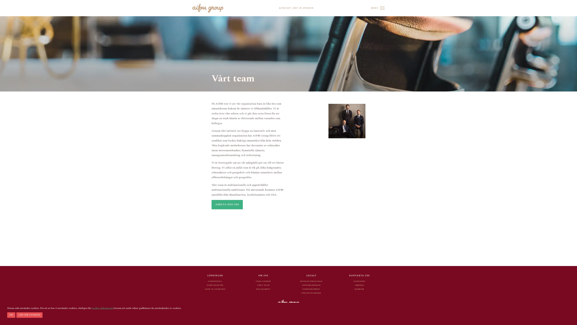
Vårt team (263, 285)
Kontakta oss (359, 275)
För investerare (311, 293)
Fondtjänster (215, 285)
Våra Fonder (263, 281)
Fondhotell (215, 281)
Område (359, 285)
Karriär (359, 289)
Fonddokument (311, 289)
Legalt (311, 275)
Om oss (263, 275)
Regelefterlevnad (311, 281)
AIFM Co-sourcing (215, 289)
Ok (11, 315)
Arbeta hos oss (227, 204)
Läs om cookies (29, 315)
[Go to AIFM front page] (207, 8)
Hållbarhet (263, 289)
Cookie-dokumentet (103, 308)
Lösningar (215, 275)
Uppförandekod (311, 285)
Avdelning (359, 281)
